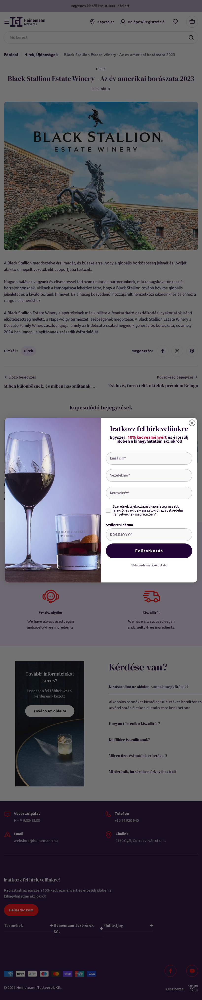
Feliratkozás (149, 550)
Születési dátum (119, 525)
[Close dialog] (192, 423)
